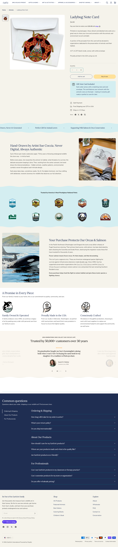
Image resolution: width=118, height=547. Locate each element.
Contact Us (96, 512)
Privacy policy (88, 541)
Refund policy (79, 541)
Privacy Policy (31, 518)
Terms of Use (22, 518)
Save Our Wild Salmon (84, 264)
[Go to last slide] (52, 371)
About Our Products (10, 415)
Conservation (97, 515)
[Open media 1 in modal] (61, 18)
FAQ (94, 508)
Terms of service (98, 541)
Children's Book (58, 515)
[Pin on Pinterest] (81, 115)
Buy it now (104, 76)
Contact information (110, 541)
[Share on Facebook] (75, 115)
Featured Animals (59, 505)
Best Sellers (57, 508)
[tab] (5, 18)
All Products (57, 501)
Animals (11, 10)
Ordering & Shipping (11, 411)
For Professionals (10, 419)
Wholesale (96, 505)
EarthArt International (13, 542)
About (95, 501)
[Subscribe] (35, 513)
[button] (107, 2)
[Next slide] (66, 371)
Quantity (72, 66)
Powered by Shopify (26, 542)
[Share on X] (78, 115)
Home (4, 10)
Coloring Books (58, 512)
